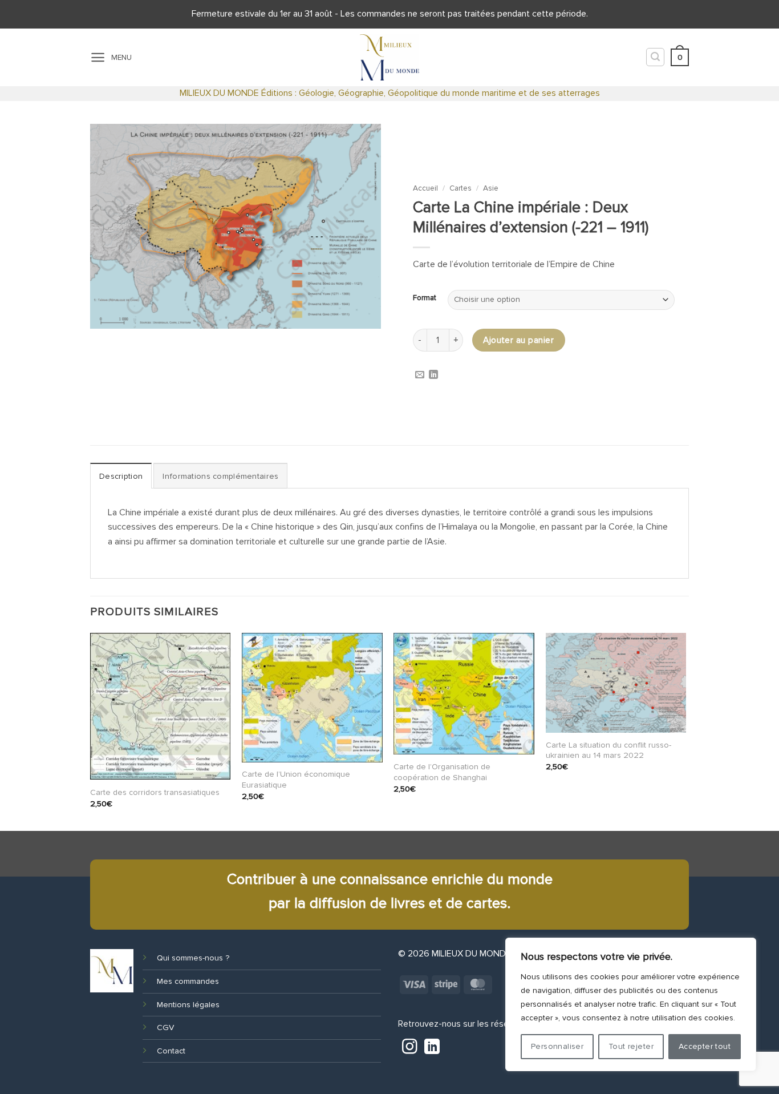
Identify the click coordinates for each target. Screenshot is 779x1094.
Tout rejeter (631, 1046)
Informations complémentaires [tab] (220, 476)
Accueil (425, 188)
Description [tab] (121, 476)
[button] (98, 57)
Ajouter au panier (518, 340)
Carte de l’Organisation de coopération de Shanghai (441, 772)
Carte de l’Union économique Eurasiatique (296, 779)
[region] (630, 1004)
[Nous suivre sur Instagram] (409, 1048)
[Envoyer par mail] (419, 375)
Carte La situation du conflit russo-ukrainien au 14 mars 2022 (608, 750)
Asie (490, 188)
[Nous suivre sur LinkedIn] (431, 1048)
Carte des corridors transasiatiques (155, 792)
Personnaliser (557, 1046)
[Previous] (90, 731)
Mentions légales (188, 1005)
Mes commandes (188, 981)
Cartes (460, 188)
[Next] (685, 731)
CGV (165, 1027)
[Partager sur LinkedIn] (433, 375)
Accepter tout (705, 1046)
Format (424, 298)
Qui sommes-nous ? (193, 958)
